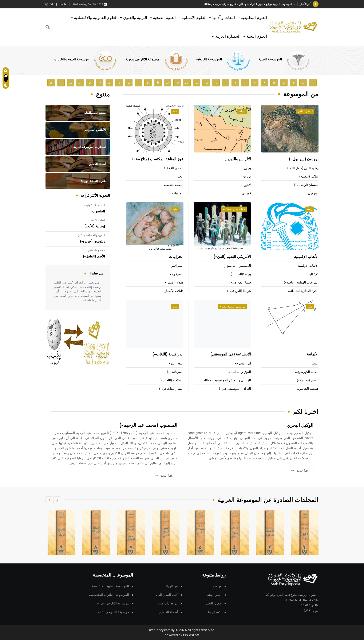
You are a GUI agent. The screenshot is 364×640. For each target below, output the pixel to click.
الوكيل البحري (300, 425)
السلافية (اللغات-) (171, 380)
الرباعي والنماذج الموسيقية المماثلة (227, 380)
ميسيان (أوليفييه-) (306, 185)
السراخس (176, 266)
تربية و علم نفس (96, 250)
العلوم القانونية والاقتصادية (95, 17)
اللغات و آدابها (223, 17)
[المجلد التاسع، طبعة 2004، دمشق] (96, 532)
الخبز (180, 176)
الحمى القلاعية (173, 168)
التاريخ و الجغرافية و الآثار (91, 235)
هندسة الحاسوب (307, 389)
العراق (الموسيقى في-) (235, 389)
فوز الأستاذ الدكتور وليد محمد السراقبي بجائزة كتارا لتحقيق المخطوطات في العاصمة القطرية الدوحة (236, 4)
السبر (314, 363)
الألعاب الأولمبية (307, 266)
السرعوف (176, 274)
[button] (57, 500)
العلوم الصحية (164, 17)
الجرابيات (176, 257)
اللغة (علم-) (175, 363)
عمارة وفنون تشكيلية (234, 209)
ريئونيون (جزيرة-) (92, 241)
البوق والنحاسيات (239, 372)
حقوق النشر (214, 603)
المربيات (177, 193)
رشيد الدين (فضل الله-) (302, 168)
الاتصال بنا (215, 612)
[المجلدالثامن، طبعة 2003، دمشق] (131, 532)
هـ (71, 82)
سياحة (241, 111)
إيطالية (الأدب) (94, 226)
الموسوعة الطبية (270, 59)
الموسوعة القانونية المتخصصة (109, 594)
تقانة (310, 306)
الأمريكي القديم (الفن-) (232, 257)
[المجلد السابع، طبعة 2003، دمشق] (165, 532)
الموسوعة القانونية (209, 59)
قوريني (246, 193)
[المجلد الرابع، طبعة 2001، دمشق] (270, 532)
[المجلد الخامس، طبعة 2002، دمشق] (235, 532)
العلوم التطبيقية (254, 17)
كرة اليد (313, 274)
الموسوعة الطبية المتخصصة (110, 586)
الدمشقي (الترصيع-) (237, 266)
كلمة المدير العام (167, 594)
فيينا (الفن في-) (240, 282)
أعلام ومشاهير (305, 111)
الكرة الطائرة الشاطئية (303, 291)
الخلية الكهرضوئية (306, 372)
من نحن (216, 586)
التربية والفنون (135, 17)
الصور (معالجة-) (307, 380)
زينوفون (313, 193)
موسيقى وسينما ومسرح (232, 306)
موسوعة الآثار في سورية (143, 59)
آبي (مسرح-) (242, 363)
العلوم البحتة (256, 36)
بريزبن (247, 176)
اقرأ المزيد (302, 470)
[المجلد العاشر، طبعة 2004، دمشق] (61, 532)
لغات (175, 306)
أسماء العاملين (168, 612)
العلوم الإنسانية (194, 17)
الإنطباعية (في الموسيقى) (230, 354)
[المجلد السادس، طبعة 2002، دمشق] (200, 532)
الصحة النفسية (173, 185)
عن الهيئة (172, 586)
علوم (175, 209)
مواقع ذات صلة (168, 603)
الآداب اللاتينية (98, 220)
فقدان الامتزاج (174, 282)
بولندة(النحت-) (241, 274)
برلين (247, 168)
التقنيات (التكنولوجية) (94, 205)
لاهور (247, 185)
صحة (175, 111)
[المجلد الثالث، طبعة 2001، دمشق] (304, 532)
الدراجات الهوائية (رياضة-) (301, 282)
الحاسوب (98, 211)
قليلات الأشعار (174, 291)
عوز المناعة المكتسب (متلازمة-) (157, 159)
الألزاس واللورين (238, 159)
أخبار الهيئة (214, 594)
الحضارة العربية (227, 36)
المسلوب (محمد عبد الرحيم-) (148, 425)
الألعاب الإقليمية (306, 257)
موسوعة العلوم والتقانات (71, 59)
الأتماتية (312, 354)
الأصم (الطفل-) (94, 256)
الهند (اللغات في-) (171, 389)
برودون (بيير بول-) (303, 159)
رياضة (309, 209)
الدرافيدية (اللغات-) (168, 354)
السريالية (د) (175, 372)
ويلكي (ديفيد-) (308, 176)
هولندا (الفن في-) (239, 291)
